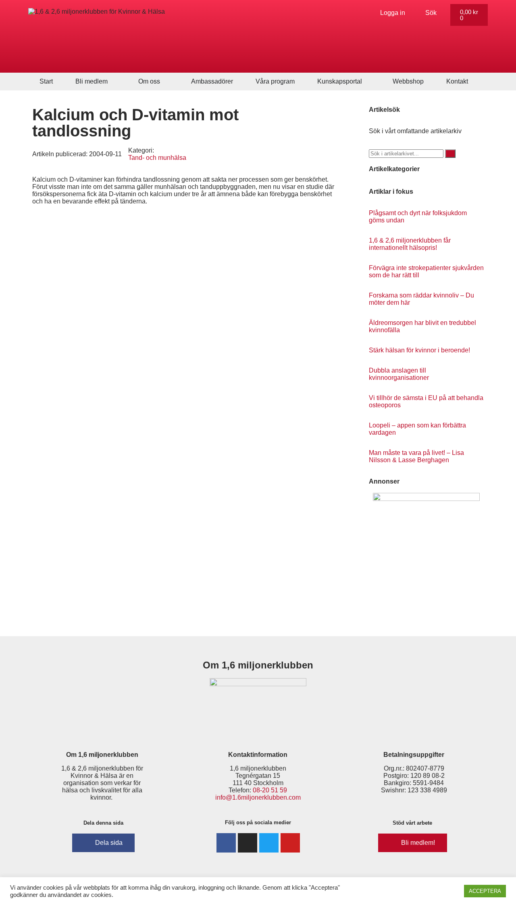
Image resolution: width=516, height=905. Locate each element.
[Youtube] (290, 843)
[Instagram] (247, 843)
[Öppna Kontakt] (473, 81)
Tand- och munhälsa (157, 157)
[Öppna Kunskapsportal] (367, 81)
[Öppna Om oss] (165, 81)
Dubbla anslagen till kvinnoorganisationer (399, 374)
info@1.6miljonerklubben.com (258, 797)
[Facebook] (226, 843)
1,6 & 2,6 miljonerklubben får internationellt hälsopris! (410, 244)
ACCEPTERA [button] (485, 891)
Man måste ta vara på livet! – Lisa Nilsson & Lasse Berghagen (416, 456)
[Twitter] (269, 843)
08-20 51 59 (270, 790)
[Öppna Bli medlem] (113, 81)
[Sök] (450, 153)
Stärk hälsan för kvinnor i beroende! (419, 350)
